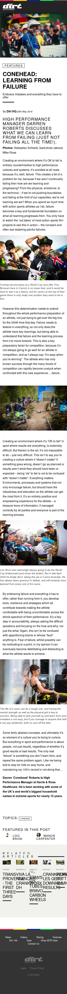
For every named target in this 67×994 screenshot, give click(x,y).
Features (14, 65)
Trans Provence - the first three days (7, 881)
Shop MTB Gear (49, 940)
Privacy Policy (37, 968)
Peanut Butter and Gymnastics (60, 874)
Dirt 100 (13, 940)
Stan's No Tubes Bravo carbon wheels (37, 888)
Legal (23, 968)
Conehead (25, 818)
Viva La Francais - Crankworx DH (20, 877)
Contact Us (33, 943)
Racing (39, 937)
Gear (29, 940)
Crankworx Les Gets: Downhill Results (47, 877)
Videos (23, 937)
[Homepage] (34, 958)
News (8, 937)
